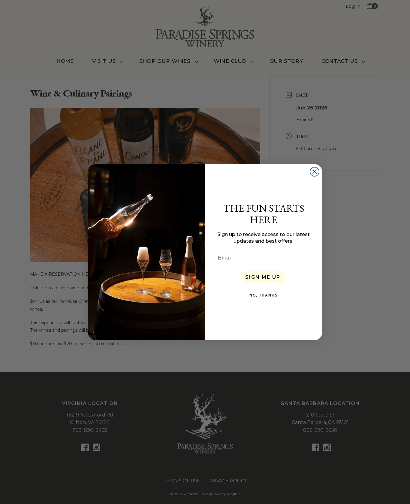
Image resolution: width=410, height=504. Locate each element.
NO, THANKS (263, 295)
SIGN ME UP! (263, 277)
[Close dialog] (314, 171)
